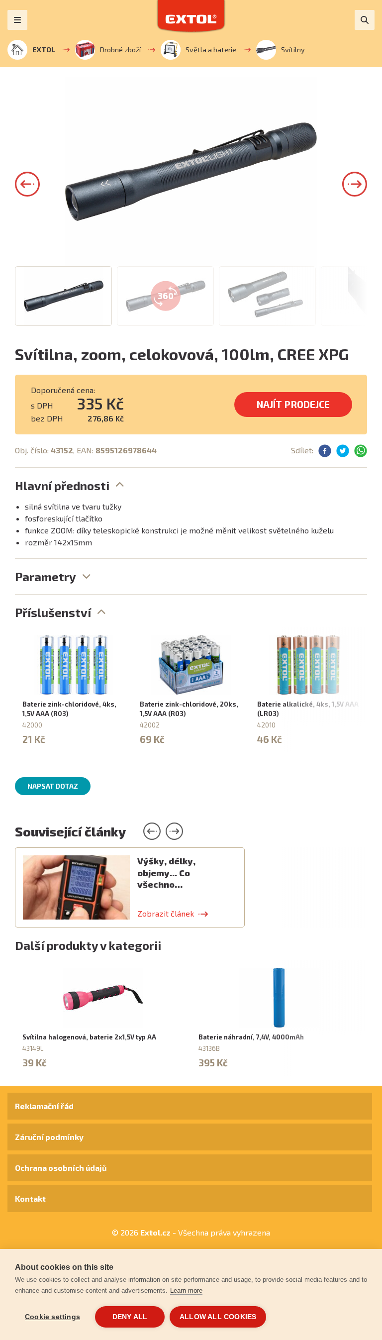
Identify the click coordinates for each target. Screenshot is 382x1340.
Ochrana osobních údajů (60, 1167)
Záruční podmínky (49, 1136)
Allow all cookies (218, 1317)
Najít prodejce (293, 404)
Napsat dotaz (52, 786)
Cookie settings (52, 1317)
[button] (27, 184)
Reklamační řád (44, 1106)
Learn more (186, 1290)
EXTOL (43, 49)
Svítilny (293, 49)
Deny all (130, 1317)
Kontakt (30, 1198)
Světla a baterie (211, 49)
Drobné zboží (120, 49)
